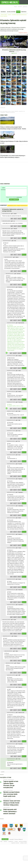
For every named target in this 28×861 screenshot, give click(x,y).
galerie (9, 14)
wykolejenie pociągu (6, 111)
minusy (19, 218)
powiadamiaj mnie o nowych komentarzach (17, 205)
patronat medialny (23, 841)
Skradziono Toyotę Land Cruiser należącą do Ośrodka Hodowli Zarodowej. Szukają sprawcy (11, 803)
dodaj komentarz (14, 199)
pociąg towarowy (14, 111)
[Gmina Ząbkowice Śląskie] (10, 827)
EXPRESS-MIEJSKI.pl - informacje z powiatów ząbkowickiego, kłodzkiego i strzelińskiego (9, 2)
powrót (2, 771)
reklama (5, 841)
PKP (24, 111)
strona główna (4, 14)
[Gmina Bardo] (15, 827)
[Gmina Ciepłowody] (20, 827)
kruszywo (21, 111)
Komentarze (23, 11)
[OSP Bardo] (8, 834)
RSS (1, 841)
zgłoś (11, 218)
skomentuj (24, 218)
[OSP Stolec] (3, 834)
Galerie (18, 11)
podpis (3, 187)
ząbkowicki (25, 6)
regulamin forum (19, 197)
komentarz (3, 189)
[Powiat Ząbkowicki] (4, 827)
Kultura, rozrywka (11, 11)
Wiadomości (3, 11)
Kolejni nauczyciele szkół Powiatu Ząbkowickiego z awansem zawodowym (10, 811)
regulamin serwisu (15, 842)
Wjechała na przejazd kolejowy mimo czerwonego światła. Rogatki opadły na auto (11, 794)
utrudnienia (2, 112)
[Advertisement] (14, 172)
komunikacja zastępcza (10, 112)
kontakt (16, 841)
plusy (15, 218)
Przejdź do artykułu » (23, 32)
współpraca (10, 841)
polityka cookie (23, 842)
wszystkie (20, 6)
